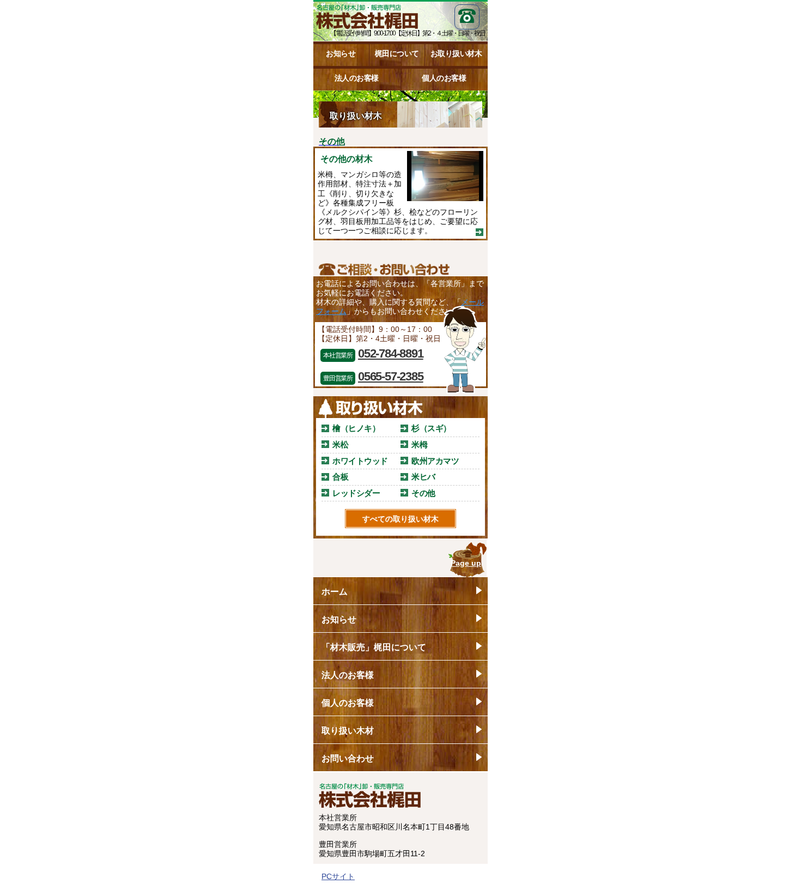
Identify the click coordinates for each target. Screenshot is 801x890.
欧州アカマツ (435, 460)
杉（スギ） (431, 428)
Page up (466, 563)
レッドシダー (356, 493)
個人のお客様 (444, 78)
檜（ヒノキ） (356, 428)
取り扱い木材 (347, 730)
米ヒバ (423, 476)
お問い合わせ (347, 758)
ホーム (334, 591)
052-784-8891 (390, 353)
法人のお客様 (357, 78)
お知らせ (340, 53)
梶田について (397, 53)
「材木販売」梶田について (373, 647)
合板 (340, 476)
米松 (340, 444)
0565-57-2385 (390, 376)
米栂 (419, 444)
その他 (423, 493)
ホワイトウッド (360, 460)
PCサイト (338, 876)
